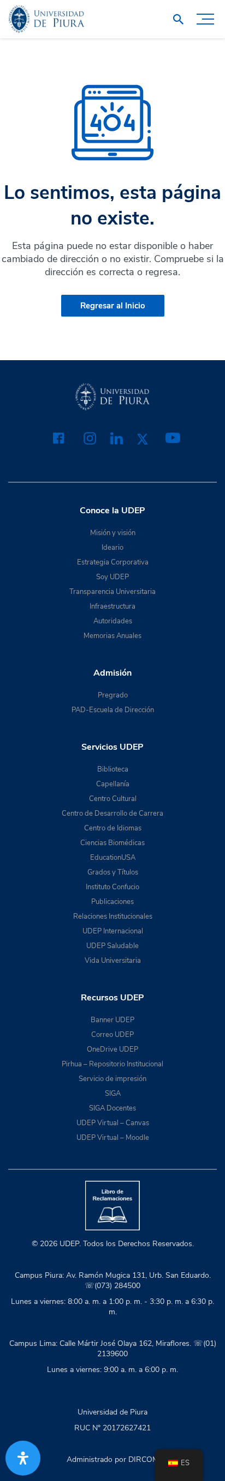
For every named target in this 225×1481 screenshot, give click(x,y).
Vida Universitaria (113, 961)
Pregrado (113, 695)
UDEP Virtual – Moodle (112, 1138)
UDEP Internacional (112, 931)
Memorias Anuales (112, 636)
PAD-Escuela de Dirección (113, 710)
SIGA (113, 1093)
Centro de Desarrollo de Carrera (112, 813)
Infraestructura (112, 606)
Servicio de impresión (112, 1079)
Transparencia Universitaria (112, 592)
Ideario (112, 548)
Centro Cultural (113, 799)
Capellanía (112, 784)
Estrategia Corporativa (113, 562)
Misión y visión (112, 533)
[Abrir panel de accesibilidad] (22, 1458)
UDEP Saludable (112, 946)
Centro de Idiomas (112, 828)
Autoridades (112, 621)
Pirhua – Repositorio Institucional (112, 1064)
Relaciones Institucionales (112, 916)
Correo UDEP (112, 1035)
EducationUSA (112, 858)
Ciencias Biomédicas (112, 843)
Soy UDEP (112, 577)
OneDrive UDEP (112, 1049)
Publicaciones (112, 902)
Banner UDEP (112, 1020)
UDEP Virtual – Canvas (112, 1123)
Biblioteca (112, 769)
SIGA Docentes (112, 1108)
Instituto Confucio (112, 887)
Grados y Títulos (112, 872)
